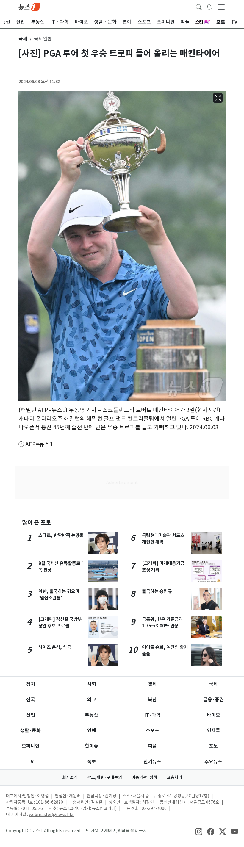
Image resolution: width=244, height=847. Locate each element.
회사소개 (70, 777)
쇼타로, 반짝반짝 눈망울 (61, 535)
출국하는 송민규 (157, 591)
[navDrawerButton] (221, 7)
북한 (152, 699)
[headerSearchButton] (199, 6)
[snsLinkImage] (198, 831)
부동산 (91, 715)
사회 (91, 684)
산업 (30, 715)
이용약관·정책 (144, 777)
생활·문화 (30, 730)
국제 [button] (22, 39)
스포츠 (152, 730)
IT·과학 (152, 715)
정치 (30, 684)
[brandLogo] (29, 6)
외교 (91, 699)
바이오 (213, 715)
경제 (152, 684)
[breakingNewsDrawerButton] (209, 6)
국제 (213, 684)
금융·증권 (213, 699)
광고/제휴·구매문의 (104, 777)
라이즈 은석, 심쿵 (54, 647)
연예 (91, 730)
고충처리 (174, 777)
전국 (30, 699)
